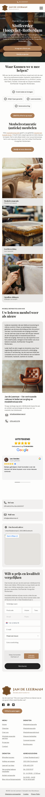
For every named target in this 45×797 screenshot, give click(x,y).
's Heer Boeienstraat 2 (31, 757)
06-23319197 (28, 769)
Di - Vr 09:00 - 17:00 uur (31, 773)
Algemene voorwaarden (13, 794)
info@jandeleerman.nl (17, 414)
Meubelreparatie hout (31, 732)
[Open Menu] (41, 8)
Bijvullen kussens (8, 757)
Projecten (5, 742)
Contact (5, 746)
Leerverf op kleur (8, 765)
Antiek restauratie (8, 775)
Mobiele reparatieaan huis (8, 737)
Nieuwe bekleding (29, 736)
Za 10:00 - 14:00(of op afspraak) (29, 778)
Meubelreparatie (29, 728)
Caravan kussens (29, 740)
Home (4, 724)
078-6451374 (15, 421)
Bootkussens (28, 744)
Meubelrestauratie (30, 724)
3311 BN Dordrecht (30, 761)
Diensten (5, 728)
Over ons (5, 732)
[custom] (3, 704)
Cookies (26, 794)
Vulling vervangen (8, 761)
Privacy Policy (35, 794)
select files (31, 656)
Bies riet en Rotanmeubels (11, 779)
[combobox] (7, 622)
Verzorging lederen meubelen (9, 770)
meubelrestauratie (13, 133)
